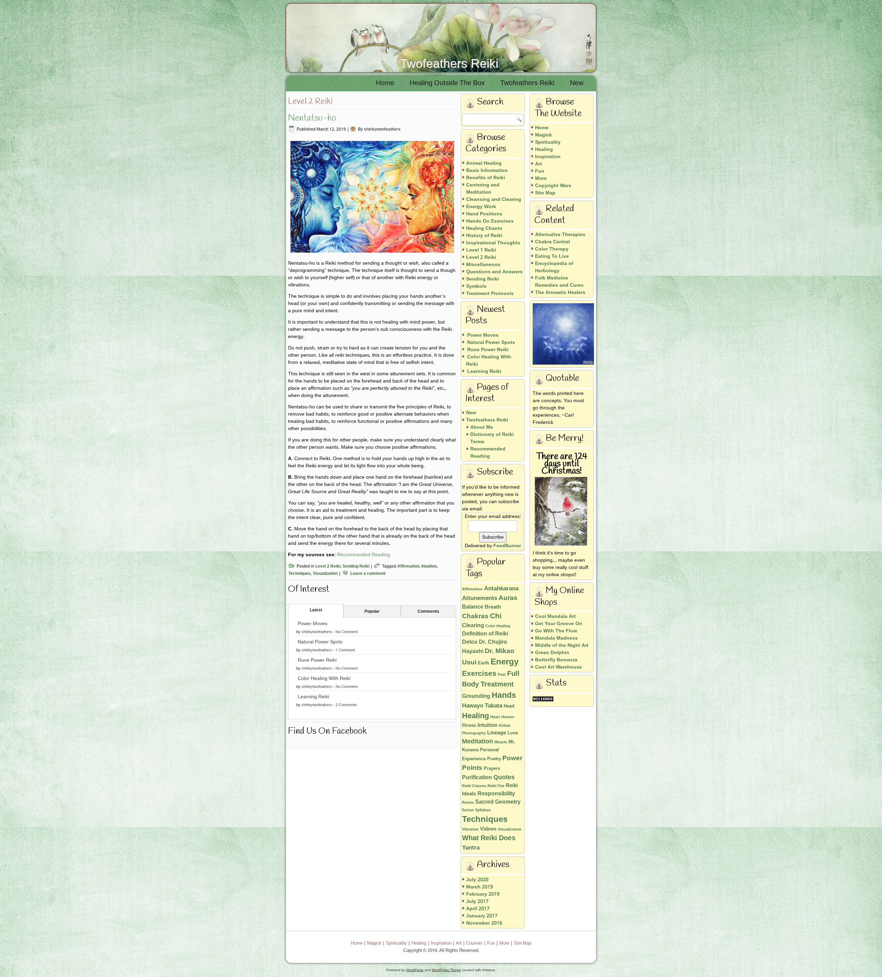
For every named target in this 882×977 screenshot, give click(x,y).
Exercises (479, 674)
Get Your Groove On (558, 624)
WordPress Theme (446, 970)
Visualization (325, 573)
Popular (372, 611)
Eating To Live (552, 256)
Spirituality (548, 142)
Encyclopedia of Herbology (554, 267)
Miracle (500, 742)
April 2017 (478, 909)
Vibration (470, 829)
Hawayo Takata (482, 706)
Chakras (475, 616)
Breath (493, 607)
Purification (477, 777)
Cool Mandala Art (555, 616)
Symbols (476, 286)
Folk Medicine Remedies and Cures (559, 281)
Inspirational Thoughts (493, 243)
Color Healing (497, 626)
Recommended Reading (363, 555)
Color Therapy (551, 249)
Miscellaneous (483, 265)
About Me (481, 427)
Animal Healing (484, 163)
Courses (474, 943)
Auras (508, 598)
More (541, 178)
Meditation (477, 741)
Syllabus (483, 810)
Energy (505, 662)
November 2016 (484, 923)
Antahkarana (501, 589)
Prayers (492, 769)
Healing (475, 716)
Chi (496, 616)
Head (509, 706)
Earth (483, 663)
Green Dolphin (552, 653)
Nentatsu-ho (312, 118)
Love (512, 733)
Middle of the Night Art (561, 645)
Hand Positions (484, 214)
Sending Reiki (355, 566)
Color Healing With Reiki (324, 678)
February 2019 (483, 894)
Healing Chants (484, 228)
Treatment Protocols (490, 293)
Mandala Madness (556, 638)
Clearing (473, 625)
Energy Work (481, 207)
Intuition (429, 566)
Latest (316, 610)
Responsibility (496, 793)
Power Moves (312, 624)
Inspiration (548, 157)
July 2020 (477, 880)
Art (538, 164)
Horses (507, 717)
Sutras (468, 810)
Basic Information (487, 170)
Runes (468, 803)
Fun (539, 171)
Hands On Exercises (490, 221)
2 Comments (346, 705)
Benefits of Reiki (485, 178)
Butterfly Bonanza (556, 660)
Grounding (476, 696)
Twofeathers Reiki (449, 63)
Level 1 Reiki (481, 250)
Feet (502, 675)
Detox (470, 642)
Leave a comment (368, 573)
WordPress (414, 970)
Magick (543, 135)
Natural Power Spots (320, 642)
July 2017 (477, 901)
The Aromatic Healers (560, 292)
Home (385, 83)
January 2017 (482, 916)
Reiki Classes (474, 786)
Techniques (299, 573)
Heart (495, 717)
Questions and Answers (494, 272)
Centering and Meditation (483, 188)
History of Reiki (484, 236)
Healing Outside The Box (447, 83)
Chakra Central (552, 242)
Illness (469, 726)
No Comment (347, 632)
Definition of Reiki (485, 634)
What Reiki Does (488, 838)
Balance (472, 607)
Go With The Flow (556, 631)
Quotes (504, 777)
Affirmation (408, 566)
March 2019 (479, 887)
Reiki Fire (496, 786)
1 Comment (345, 650)
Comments (428, 611)
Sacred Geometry (498, 802)
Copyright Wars (553, 186)
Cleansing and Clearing (493, 199)
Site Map (545, 193)
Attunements (479, 598)
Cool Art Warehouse (558, 667)
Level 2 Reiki (327, 566)
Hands (504, 695)
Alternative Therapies (560, 235)
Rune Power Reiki (317, 660)
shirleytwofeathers (382, 129)
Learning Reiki (313, 697)
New (576, 83)
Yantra (471, 848)
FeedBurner (507, 546)
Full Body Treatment (491, 679)
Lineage (496, 733)
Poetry (494, 759)
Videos (488, 829)
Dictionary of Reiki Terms (492, 438)
